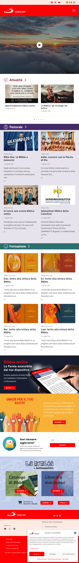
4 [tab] (40, 119)
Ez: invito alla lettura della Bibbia (56, 280)
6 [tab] (44, 119)
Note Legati (65, 559)
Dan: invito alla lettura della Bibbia (20, 280)
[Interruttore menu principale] (74, 10)
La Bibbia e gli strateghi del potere (54, 107)
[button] (75, 533)
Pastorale (16, 127)
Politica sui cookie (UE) (12, 548)
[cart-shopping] (20, 502)
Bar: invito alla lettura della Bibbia (20, 331)
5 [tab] (42, 119)
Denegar (53, 554)
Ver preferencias (68, 554)
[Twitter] (55, 2)
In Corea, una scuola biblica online (19, 212)
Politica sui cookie (42, 559)
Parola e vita (45, 154)
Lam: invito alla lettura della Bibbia (57, 331)
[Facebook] (52, 2)
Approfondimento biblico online (20, 105)
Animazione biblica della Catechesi (55, 212)
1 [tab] (35, 119)
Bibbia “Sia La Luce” (10, 275)
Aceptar (37, 554)
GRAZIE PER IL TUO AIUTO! (19, 401)
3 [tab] (39, 119)
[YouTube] (59, 2)
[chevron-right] (25, 79)
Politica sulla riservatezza (54, 559)
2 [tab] (37, 119)
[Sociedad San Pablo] (49, 526)
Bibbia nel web (8, 208)
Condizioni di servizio (12, 545)
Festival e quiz (8, 154)
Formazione (18, 246)
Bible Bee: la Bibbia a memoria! (16, 158)
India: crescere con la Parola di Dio (57, 158)
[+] (4, 181)
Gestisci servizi (34, 548)
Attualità (16, 80)
